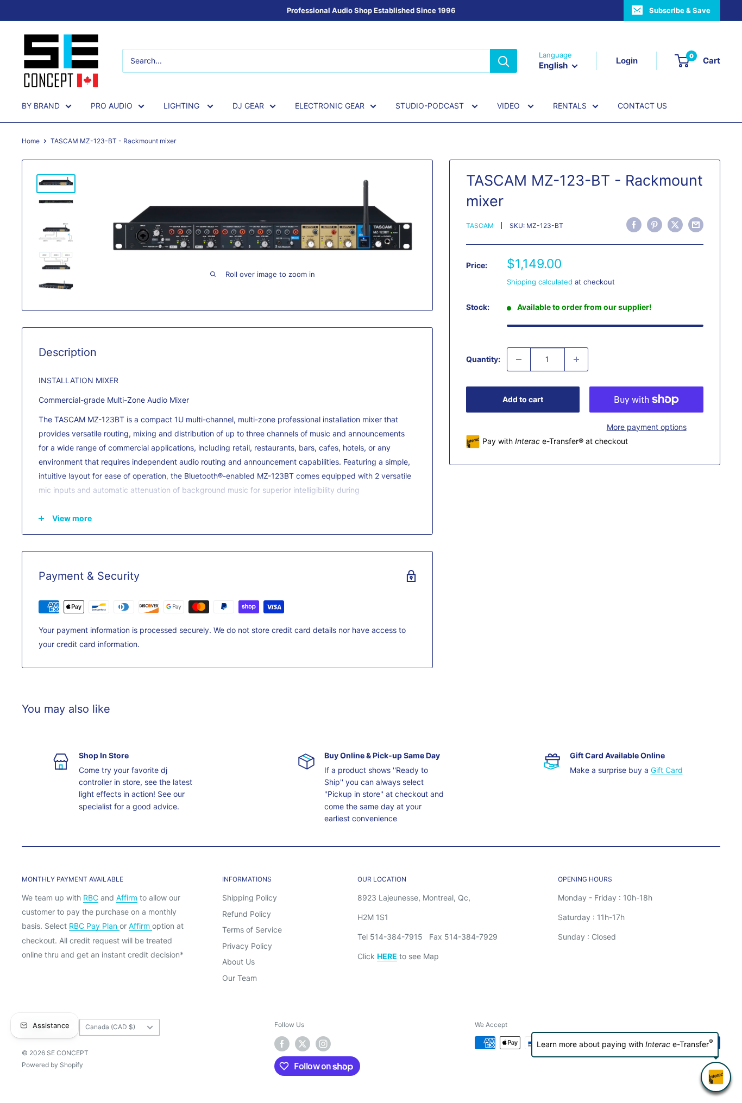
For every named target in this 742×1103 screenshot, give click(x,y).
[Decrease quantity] (518, 359)
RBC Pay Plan (94, 925)
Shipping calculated (540, 281)
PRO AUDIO (112, 105)
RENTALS (570, 105)
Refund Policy (246, 913)
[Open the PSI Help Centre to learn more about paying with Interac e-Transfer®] (716, 1077)
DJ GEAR (248, 105)
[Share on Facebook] (634, 224)
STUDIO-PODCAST (430, 105)
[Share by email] (695, 224)
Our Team (239, 977)
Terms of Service (252, 929)
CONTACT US (642, 105)
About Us (238, 961)
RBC (90, 897)
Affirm (126, 897)
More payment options (647, 427)
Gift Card (667, 770)
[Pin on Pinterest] (654, 224)
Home (31, 141)
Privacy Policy (247, 945)
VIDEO (509, 105)
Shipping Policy (249, 897)
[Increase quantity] (576, 359)
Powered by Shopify (52, 1065)
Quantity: (483, 359)
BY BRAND (41, 105)
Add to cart (522, 399)
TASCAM (480, 226)
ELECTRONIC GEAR (329, 105)
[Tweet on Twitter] (675, 224)
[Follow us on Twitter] (302, 1043)
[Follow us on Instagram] (323, 1043)
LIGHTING (183, 105)
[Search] (503, 61)
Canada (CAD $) (110, 1027)
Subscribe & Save (679, 10)
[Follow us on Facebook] (282, 1043)
